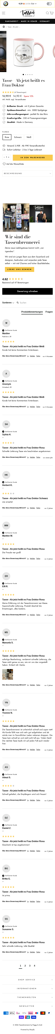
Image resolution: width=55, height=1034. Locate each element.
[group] (27, 279)
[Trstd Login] (51, 3)
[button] (27, 92)
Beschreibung (13, 173)
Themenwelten (26, 997)
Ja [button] (28, 356)
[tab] (32, 312)
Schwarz (17, 137)
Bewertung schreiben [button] (27, 291)
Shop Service (27, 980)
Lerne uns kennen (19, 269)
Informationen (27, 988)
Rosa (7, 137)
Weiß (29, 137)
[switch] (49, 3)
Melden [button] (32, 356)
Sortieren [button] (7, 303)
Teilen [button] (38, 356)
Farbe (5, 132)
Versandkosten (20, 99)
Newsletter (26, 1006)
